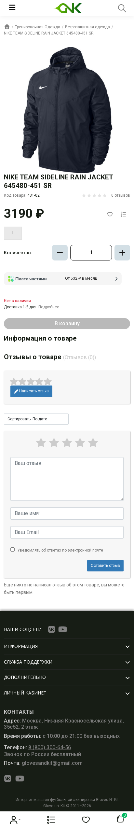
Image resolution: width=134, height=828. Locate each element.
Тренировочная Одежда (37, 27)
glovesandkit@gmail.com (43, 763)
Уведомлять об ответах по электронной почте (60, 550)
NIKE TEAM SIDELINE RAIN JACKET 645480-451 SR (49, 33)
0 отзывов (120, 195)
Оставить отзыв (105, 565)
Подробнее (48, 307)
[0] (119, 818)
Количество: (18, 252)
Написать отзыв (33, 391)
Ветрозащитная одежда (87, 27)
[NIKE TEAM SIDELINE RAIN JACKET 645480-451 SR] (67, 110)
